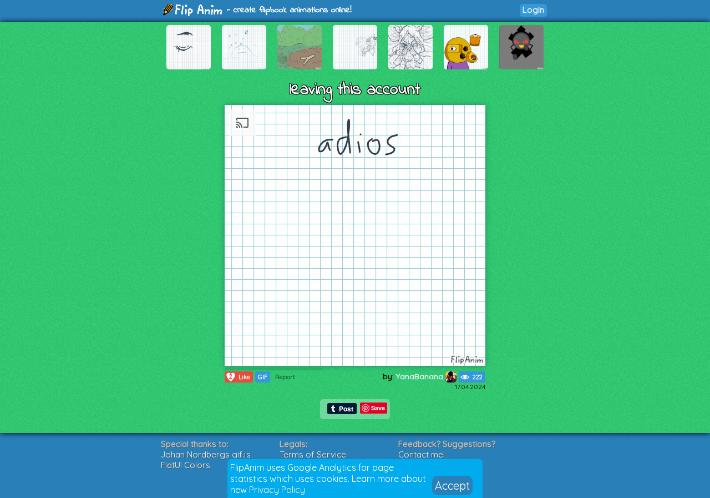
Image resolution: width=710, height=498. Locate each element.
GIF (262, 377)
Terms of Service (313, 454)
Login (533, 9)
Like (239, 377)
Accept (452, 485)
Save (378, 408)
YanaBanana (420, 376)
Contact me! (421, 454)
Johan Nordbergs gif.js (206, 454)
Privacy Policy (277, 489)
